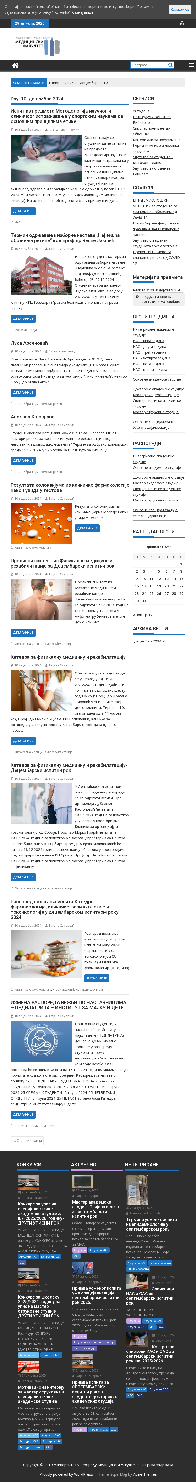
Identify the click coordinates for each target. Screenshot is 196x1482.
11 (151, 578)
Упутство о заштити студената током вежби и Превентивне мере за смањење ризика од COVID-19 (157, 252)
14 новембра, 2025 (35, 1285)
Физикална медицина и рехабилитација (43, 644)
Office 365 (141, 133)
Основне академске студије (157, 379)
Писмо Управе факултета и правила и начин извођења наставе (156, 229)
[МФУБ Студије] (15, 64)
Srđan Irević (163, 1283)
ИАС (152, 1327)
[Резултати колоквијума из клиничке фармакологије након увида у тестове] (41, 506)
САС (21, 1262)
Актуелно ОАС (137, 1327)
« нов (137, 614)
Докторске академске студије (158, 388)
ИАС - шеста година (150, 369)
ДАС (113, 1429)
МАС (18, 222)
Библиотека (143, 122)
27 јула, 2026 (164, 1335)
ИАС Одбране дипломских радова (39, 404)
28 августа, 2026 (86, 1190)
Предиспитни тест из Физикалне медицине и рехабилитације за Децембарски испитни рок (62, 563)
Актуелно (80, 1250)
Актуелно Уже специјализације (94, 1342)
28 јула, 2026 (164, 1277)
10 (144, 578)
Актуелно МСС (28, 1355)
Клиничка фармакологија (33, 548)
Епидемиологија (160, 1263)
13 (166, 578)
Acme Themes (145, 1474)
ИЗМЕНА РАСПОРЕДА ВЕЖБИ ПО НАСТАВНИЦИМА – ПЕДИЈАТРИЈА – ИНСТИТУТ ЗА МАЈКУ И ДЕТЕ (68, 1005)
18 (151, 586)
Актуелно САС (28, 1256)
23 (137, 593)
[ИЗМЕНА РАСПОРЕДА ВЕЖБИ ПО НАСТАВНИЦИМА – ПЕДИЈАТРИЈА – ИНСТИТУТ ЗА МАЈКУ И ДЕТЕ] (41, 1023)
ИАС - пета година (148, 363)
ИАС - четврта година (151, 357)
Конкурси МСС (51, 1355)
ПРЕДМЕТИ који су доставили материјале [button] (160, 299)
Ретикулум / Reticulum (152, 116)
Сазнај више (82, 12)
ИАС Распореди (26, 1126)
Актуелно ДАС (99, 1429)
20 (166, 586)
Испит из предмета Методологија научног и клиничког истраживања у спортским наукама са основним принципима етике (67, 116)
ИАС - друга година (149, 346)
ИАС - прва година (148, 340)
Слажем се (180, 9)
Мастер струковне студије (156, 411)
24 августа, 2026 (86, 1370)
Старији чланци (29, 1140)
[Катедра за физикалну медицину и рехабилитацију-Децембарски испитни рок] (41, 786)
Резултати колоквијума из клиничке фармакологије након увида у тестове (70, 487)
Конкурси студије (30, 1447)
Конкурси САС (50, 1256)
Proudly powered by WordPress (66, 1474)
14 (174, 578)
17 (144, 586)
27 (166, 593)
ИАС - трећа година (149, 352)
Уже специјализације (151, 427)
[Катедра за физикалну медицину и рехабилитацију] (41, 673)
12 (159, 578)
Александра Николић (64, 130)
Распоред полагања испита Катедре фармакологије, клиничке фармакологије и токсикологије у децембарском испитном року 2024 (65, 909)
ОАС (161, 1327)
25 (151, 593)
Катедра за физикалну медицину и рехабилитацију (68, 657)
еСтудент (141, 111)
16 (137, 586)
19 (159, 586)
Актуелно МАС (99, 1250)
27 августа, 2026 (86, 1276)
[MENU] (191, 65)
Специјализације (85, 1348)
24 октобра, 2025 (33, 1375)
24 (144, 593)
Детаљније (23, 211)
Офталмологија (26, 330)
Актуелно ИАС (137, 1263)
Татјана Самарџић (62, 249)
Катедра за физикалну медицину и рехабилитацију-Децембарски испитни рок (69, 767)
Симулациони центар (151, 128)
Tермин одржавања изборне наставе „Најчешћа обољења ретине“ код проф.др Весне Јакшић (65, 237)
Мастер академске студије (156, 394)
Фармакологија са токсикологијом (78, 989)
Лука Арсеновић (29, 343)
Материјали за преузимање (157, 139)
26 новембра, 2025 (35, 1192)
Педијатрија (47, 1126)
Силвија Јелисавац (62, 351)
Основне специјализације (155, 421)
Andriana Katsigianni (33, 417)
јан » (149, 614)
